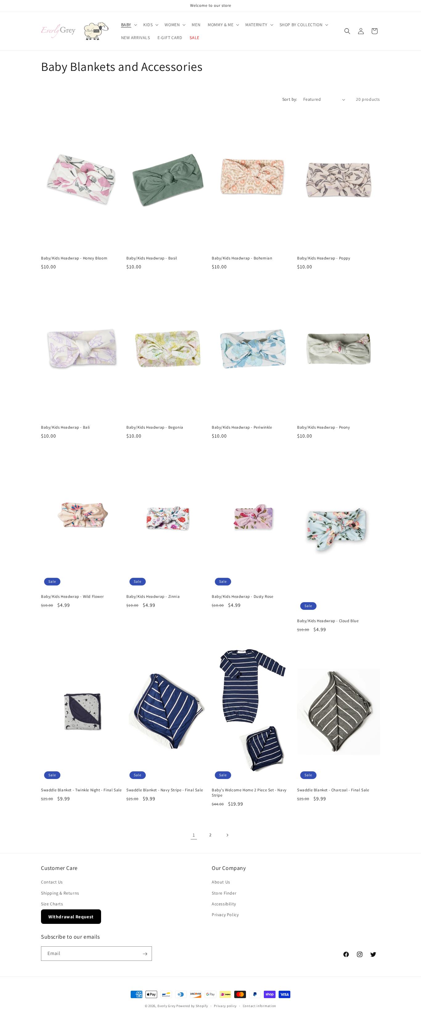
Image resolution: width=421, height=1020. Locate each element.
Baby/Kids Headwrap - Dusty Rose (242, 596)
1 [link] (194, 835)
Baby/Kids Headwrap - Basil (151, 258)
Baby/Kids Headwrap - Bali (65, 427)
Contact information (259, 1005)
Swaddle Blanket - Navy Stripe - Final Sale (164, 790)
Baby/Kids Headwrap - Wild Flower (72, 596)
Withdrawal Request (71, 917)
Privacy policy (225, 1005)
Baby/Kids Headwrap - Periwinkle (242, 427)
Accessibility (224, 904)
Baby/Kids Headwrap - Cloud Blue (328, 620)
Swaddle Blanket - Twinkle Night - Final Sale (81, 790)
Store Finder (224, 893)
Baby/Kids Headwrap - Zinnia (153, 596)
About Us (221, 882)
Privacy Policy (225, 914)
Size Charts (52, 904)
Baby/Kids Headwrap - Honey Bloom (74, 258)
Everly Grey (166, 1006)
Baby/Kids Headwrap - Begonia (154, 427)
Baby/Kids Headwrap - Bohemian (242, 258)
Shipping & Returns (60, 893)
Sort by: (289, 99)
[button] (128, 24)
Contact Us (52, 882)
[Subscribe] (145, 954)
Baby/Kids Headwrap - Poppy (323, 258)
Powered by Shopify (192, 1006)
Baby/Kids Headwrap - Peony (323, 427)
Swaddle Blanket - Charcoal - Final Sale (333, 790)
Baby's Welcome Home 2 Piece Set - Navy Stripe (249, 793)
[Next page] (227, 835)
